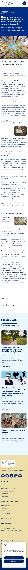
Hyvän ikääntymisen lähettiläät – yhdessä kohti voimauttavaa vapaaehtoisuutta (12, 64)
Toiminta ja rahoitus (6, 518)
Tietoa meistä (5, 505)
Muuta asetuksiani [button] (14, 564)
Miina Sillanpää (5, 513)
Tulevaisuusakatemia (7, 491)
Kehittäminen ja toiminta (8, 488)
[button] (24, 3)
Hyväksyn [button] (14, 558)
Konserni (3, 508)
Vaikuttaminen (5, 493)
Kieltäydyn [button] (13, 561)
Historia (3, 516)
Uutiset (22, 61)
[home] (7, 3)
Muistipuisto (4, 496)
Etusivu (4, 61)
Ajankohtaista (13, 61)
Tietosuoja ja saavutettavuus (9, 540)
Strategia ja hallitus (6, 511)
